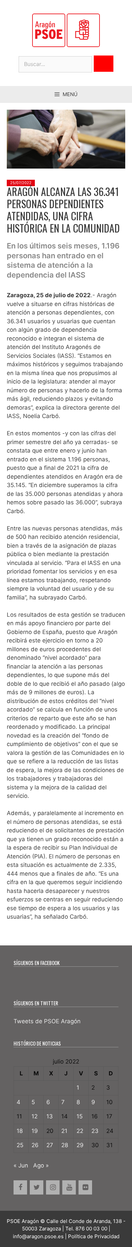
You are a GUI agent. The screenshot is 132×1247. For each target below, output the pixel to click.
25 (20, 1145)
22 (79, 1131)
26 (35, 1145)
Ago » (41, 1165)
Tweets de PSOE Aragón (47, 1021)
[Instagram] (53, 1187)
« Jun (21, 1165)
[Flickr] (85, 1187)
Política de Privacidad (93, 1236)
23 (94, 1131)
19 (34, 1131)
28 (64, 1145)
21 (64, 1131)
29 (80, 1145)
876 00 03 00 (91, 1228)
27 (49, 1145)
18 (20, 1131)
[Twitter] (36, 1187)
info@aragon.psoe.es (38, 1236)
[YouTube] (69, 1187)
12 (34, 1116)
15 (79, 1116)
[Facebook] (20, 1187)
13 (49, 1116)
